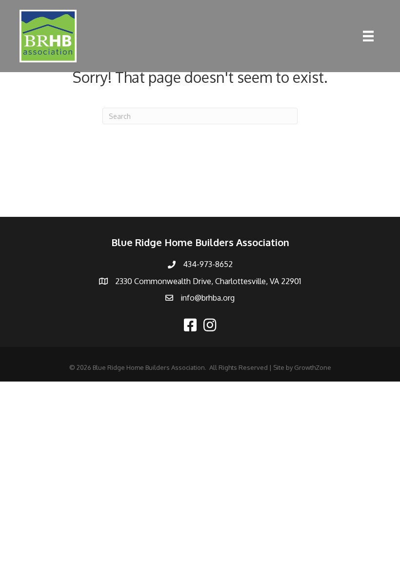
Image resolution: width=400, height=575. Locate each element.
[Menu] (368, 36)
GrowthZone (312, 367)
